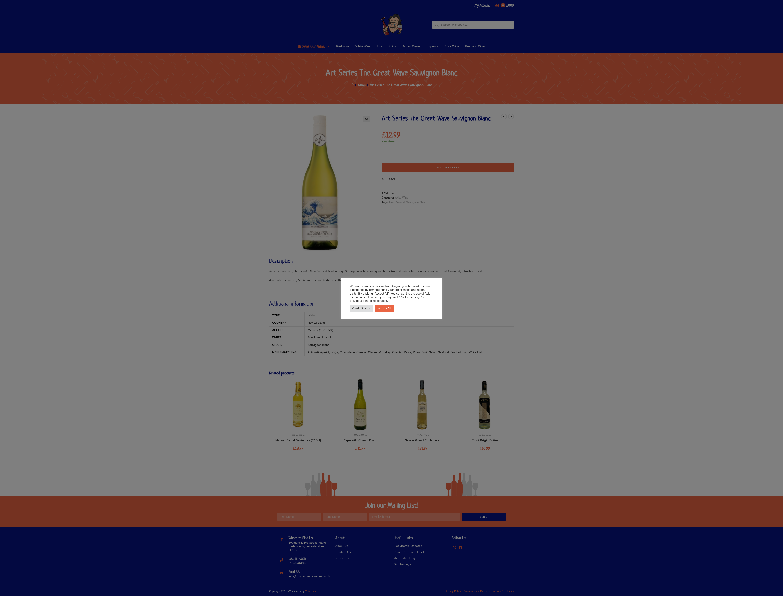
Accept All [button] (384, 308)
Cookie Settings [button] (361, 308)
